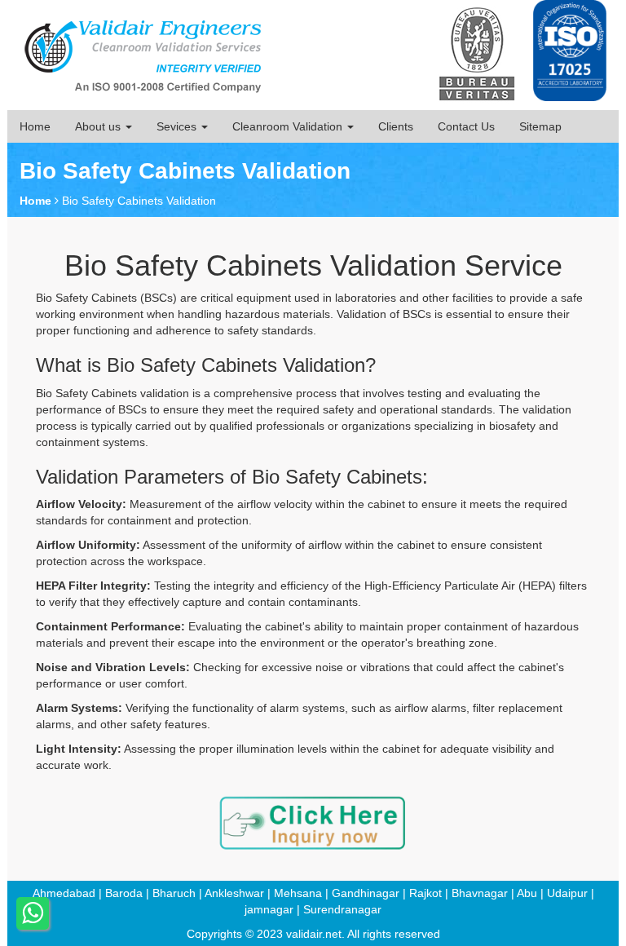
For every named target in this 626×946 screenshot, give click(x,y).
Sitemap (540, 126)
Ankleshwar (234, 893)
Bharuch (174, 893)
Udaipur (567, 893)
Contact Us (466, 126)
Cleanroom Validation (289, 126)
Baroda (124, 893)
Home (35, 126)
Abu (527, 893)
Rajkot (425, 893)
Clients (395, 126)
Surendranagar (342, 909)
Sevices (178, 126)
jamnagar (269, 909)
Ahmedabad (64, 893)
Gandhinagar (365, 893)
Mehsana (298, 893)
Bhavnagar (480, 893)
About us (99, 126)
